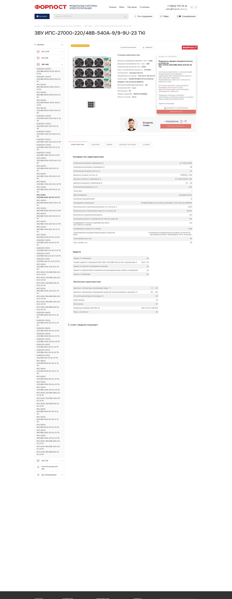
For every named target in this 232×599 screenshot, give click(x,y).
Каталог (43, 16)
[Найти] (125, 17)
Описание (95, 144)
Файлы (109, 144)
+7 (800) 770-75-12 (177, 6)
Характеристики (77, 144)
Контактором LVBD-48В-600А (171, 88)
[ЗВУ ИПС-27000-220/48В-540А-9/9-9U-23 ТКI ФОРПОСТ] (91, 72)
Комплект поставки (127, 144)
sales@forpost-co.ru (175, 9)
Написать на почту (176, 126)
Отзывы (146, 144)
